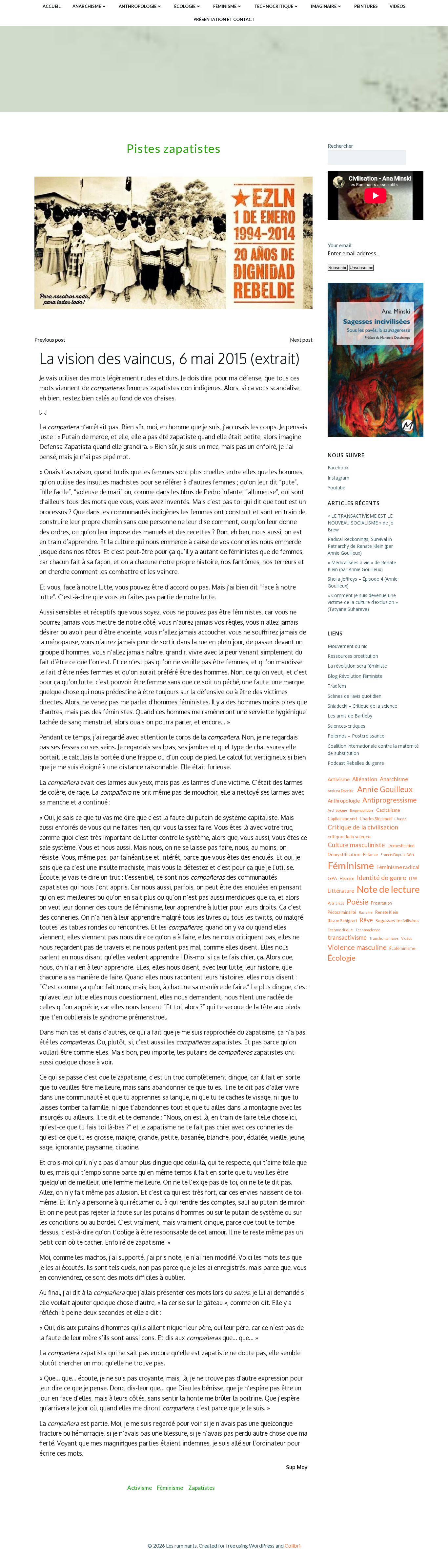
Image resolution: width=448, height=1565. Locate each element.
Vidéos (398, 6)
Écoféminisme (402, 948)
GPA (332, 878)
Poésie (357, 901)
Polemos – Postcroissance (356, 736)
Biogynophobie (362, 810)
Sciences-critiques (346, 726)
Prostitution (381, 903)
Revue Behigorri (342, 920)
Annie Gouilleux (385, 789)
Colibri (292, 1545)
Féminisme (224, 6)
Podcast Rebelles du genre (356, 763)
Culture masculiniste (356, 844)
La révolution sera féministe (357, 666)
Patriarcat (336, 903)
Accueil (52, 6)
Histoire (347, 878)
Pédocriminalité (342, 912)
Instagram (338, 478)
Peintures (366, 6)
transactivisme (347, 937)
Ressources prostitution (353, 656)
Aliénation (364, 779)
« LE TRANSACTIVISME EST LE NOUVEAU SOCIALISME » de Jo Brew (361, 523)
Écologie (184, 6)
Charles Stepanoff (376, 818)
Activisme (139, 1487)
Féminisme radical (398, 867)
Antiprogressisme (389, 800)
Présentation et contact (224, 19)
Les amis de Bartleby (350, 716)
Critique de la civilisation (363, 827)
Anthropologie (137, 6)
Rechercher (340, 145)
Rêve (366, 920)
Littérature (341, 891)
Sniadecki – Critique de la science (362, 706)
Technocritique (273, 6)
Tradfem (337, 686)
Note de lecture (388, 889)
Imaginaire (323, 6)
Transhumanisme (383, 938)
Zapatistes (201, 1487)
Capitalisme (388, 810)
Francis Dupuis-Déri (397, 854)
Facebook (338, 467)
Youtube (336, 487)
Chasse (401, 819)
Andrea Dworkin (341, 790)
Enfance (370, 854)
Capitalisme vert (342, 818)
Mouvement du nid (348, 646)
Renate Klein (386, 912)
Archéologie (337, 810)
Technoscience (368, 930)
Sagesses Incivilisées (397, 920)
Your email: (340, 245)
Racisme (366, 912)
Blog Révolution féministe (355, 676)
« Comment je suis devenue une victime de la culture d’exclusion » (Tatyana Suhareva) (363, 602)
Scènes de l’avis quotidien (354, 696)
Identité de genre (381, 877)
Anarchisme (86, 6)
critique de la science (349, 836)
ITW (413, 878)
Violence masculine (357, 947)
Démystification (344, 854)
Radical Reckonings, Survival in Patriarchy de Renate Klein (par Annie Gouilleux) (360, 546)
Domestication (401, 845)
